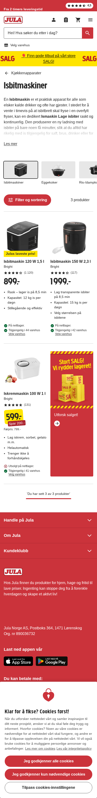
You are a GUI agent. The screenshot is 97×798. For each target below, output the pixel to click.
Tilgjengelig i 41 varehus (24, 472)
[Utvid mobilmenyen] (90, 19)
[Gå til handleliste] (66, 19)
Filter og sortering (31, 200)
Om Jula (12, 535)
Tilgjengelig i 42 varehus (71, 332)
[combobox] (48, 33)
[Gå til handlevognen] (78, 19)
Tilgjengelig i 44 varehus (24, 332)
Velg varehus (20, 45)
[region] (48, 740)
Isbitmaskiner (14, 182)
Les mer (10, 145)
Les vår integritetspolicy (74, 748)
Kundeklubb (16, 550)
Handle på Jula (19, 520)
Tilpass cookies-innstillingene (48, 787)
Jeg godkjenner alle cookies (49, 761)
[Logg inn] (53, 19)
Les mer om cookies (40, 748)
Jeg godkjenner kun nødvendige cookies (48, 774)
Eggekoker (49, 182)
